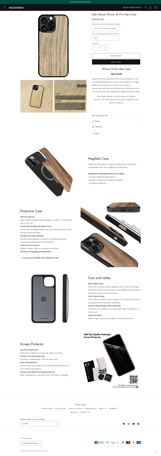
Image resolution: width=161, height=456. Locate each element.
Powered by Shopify (41, 451)
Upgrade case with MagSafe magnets (106, 24)
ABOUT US (103, 408)
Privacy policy (60, 408)
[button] (4, 7)
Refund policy (47, 408)
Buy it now (116, 62)
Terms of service (75, 408)
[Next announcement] (156, 2)
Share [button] (97, 134)
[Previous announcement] (4, 2)
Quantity (95, 43)
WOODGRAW (30, 451)
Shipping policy (90, 408)
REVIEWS (74, 412)
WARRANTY (113, 408)
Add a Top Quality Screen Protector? (105, 34)
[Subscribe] (57, 423)
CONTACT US (85, 412)
